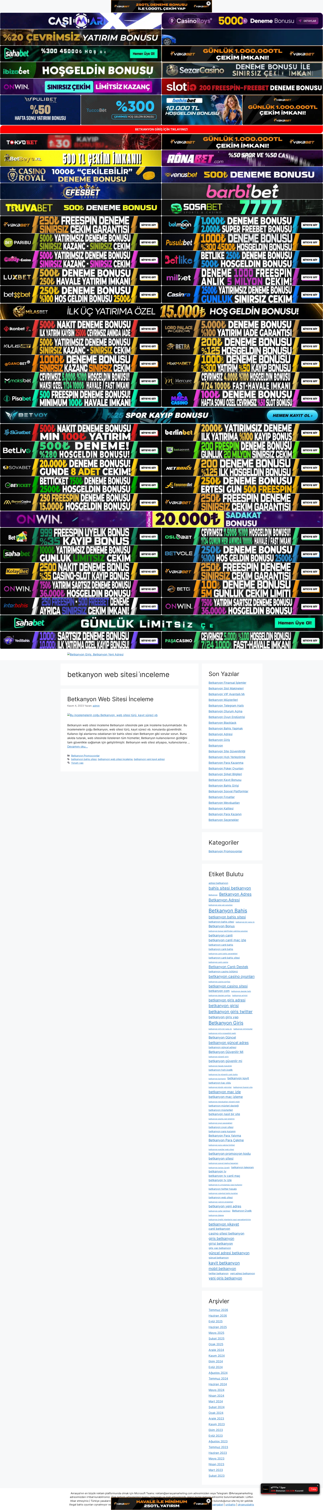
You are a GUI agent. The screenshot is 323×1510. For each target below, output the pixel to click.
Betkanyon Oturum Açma (225, 711)
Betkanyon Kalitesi (221, 808)
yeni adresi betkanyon (242, 1273)
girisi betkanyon (221, 1244)
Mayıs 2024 (216, 1390)
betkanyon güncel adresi (222, 1047)
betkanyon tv (217, 1171)
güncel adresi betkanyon (229, 1253)
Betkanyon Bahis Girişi (224, 785)
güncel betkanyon (219, 1257)
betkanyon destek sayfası (220, 995)
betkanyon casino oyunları (232, 976)
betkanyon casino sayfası (219, 982)
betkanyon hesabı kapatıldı (220, 1066)
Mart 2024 (216, 1401)
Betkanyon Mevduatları (224, 802)
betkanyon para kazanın (222, 1131)
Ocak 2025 (216, 1344)
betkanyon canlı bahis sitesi (224, 957)
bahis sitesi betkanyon (230, 888)
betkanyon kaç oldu (220, 1082)
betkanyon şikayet (224, 1224)
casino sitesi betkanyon (226, 1233)
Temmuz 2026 (218, 1310)
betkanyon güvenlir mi (225, 1061)
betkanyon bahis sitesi (84, 759)
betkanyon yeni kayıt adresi (149, 759)
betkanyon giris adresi (227, 1000)
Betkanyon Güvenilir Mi (226, 1052)
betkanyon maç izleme (226, 1097)
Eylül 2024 (216, 1367)
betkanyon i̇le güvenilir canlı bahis (223, 1074)
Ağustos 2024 (218, 1373)
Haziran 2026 (218, 1315)
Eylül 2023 (216, 1435)
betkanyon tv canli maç (224, 1175)
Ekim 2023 (216, 1430)
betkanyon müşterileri (221, 1110)
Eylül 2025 (216, 1321)
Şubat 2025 (216, 1338)
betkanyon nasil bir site (224, 1114)
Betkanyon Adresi (220, 734)
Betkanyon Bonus (222, 926)
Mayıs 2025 (216, 1332)
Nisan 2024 (216, 1395)
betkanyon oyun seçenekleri (220, 1123)
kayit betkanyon (224, 1262)
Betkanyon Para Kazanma (226, 762)
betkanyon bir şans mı (245, 922)
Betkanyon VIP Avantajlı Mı (227, 694)
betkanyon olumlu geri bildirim (222, 1119)
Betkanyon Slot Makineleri (226, 688)
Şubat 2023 (217, 1475)
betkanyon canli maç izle (227, 940)
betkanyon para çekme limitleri (222, 1145)
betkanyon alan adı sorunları (221, 905)
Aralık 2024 (216, 1350)
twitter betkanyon (218, 1273)
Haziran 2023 (218, 1453)
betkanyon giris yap (224, 1017)
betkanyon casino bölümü (223, 971)
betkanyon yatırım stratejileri (221, 1202)
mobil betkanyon (222, 1268)
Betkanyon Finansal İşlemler (227, 682)
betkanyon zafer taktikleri (219, 1211)
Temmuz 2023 (218, 1447)
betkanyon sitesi (221, 1158)
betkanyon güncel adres (229, 1042)
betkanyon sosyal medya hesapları (223, 1163)
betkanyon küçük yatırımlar (220, 1087)
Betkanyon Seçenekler (224, 820)
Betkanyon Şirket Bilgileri (225, 774)
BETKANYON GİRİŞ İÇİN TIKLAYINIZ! (161, 129)
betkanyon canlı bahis (221, 944)
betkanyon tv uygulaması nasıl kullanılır (225, 1185)
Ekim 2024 (216, 1361)
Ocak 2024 (216, 1413)
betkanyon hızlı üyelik (221, 1069)
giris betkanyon (221, 1238)
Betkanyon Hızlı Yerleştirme (227, 757)
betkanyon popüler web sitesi (221, 1149)
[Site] (80, 224)
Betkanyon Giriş (219, 740)
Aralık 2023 (216, 1418)
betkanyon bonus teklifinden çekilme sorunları (228, 931)
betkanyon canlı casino (218, 962)
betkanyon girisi (224, 1005)
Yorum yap (77, 762)
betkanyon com (219, 991)
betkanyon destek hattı (241, 991)
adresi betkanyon (218, 883)
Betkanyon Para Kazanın (225, 814)
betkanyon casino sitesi (228, 986)
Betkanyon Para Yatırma (225, 1135)
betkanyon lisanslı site (243, 1087)
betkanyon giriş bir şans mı (220, 1029)
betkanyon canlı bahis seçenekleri (223, 954)
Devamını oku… (77, 746)
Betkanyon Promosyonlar (85, 755)
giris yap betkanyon (220, 1248)
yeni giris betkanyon (225, 1278)
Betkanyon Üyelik (242, 1210)
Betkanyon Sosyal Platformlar (228, 791)
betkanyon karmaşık (217, 1079)
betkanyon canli (221, 935)
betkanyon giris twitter (231, 1011)
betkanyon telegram (242, 1167)
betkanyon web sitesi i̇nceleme (115, 759)
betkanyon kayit (238, 1078)
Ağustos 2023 (218, 1441)
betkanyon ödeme (216, 1215)
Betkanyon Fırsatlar (222, 797)
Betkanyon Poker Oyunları (226, 768)
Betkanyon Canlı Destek (228, 967)
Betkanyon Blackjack (222, 722)
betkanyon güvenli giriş (219, 1057)
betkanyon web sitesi (221, 1197)
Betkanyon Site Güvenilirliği (227, 751)
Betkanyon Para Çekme (226, 1140)
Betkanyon (216, 745)
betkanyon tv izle (220, 1180)
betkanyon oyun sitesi (221, 1127)
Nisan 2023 (216, 1464)
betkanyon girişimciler (243, 1029)
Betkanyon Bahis (228, 911)
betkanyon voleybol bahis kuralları (223, 1193)
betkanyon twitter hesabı (223, 1188)
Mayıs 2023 (216, 1458)
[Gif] (161, 311)
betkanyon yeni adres (225, 1206)
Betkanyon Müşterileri (223, 700)
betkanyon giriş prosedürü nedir (222, 1033)
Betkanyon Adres (235, 894)
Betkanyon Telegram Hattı (226, 705)
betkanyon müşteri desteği (224, 1105)
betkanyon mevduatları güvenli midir (224, 1102)
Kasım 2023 (217, 1424)
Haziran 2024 (218, 1384)
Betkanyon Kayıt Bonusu (225, 780)
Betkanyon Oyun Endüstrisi (227, 717)
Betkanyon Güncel (222, 1037)
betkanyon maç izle (225, 1092)
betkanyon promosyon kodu (230, 1154)
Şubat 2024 (217, 1407)
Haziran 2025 (218, 1327)
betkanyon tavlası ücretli (219, 1168)
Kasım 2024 (217, 1355)
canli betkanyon (219, 1228)
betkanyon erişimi (239, 995)
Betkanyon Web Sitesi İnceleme (110, 699)
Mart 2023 (216, 1470)
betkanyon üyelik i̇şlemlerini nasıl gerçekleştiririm (230, 1219)
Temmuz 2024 (218, 1378)
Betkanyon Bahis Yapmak (226, 728)
